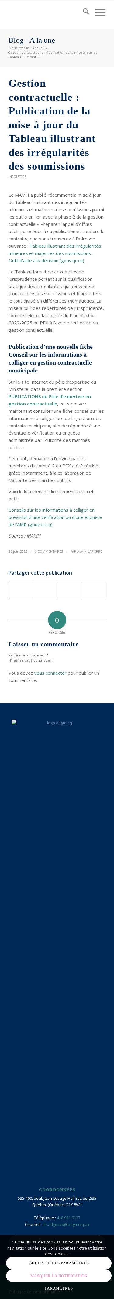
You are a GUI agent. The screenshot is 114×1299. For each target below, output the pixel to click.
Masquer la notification (59, 1276)
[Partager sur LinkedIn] (69, 590)
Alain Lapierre (89, 551)
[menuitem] (83, 12)
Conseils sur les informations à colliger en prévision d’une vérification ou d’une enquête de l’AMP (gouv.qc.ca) (55, 517)
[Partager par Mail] (93, 590)
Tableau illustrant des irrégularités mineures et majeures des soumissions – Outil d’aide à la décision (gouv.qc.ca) (55, 253)
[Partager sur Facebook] (21, 590)
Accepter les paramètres (59, 1263)
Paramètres (59, 1288)
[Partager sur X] (45, 590)
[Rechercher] (83, 12)
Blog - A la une (32, 40)
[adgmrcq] (47, 12)
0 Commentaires (49, 551)
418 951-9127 (68, 1217)
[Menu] (97, 12)
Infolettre (17, 177)
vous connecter (50, 673)
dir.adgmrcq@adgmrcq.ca (65, 1224)
